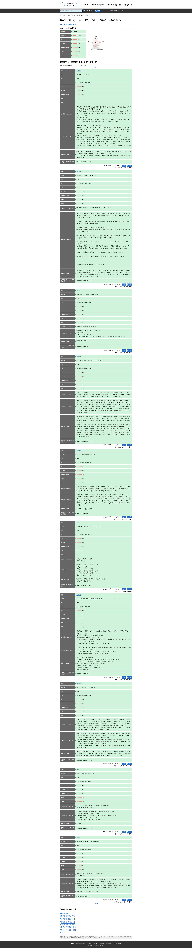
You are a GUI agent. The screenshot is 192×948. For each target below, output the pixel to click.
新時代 (78, 687)
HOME (86, 5)
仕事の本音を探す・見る (113, 5)
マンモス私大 (80, 74)
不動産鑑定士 (80, 683)
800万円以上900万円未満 (68, 923)
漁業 (77, 769)
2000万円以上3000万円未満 (68, 930)
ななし (78, 773)
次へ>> (96, 67)
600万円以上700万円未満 (68, 919)
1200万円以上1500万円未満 (68, 927)
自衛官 (78, 522)
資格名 (92, 10)
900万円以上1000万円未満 (68, 924)
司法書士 (78, 290)
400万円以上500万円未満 (68, 916)
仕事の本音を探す (66, 15)
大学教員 (78, 71)
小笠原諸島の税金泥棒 (82, 526)
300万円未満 (64, 913)
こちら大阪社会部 (81, 360)
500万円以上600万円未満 (68, 918)
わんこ (78, 454)
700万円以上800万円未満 (68, 921)
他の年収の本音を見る (68, 24)
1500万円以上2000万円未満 (68, 929)
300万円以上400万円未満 (68, 915)
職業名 (86, 10)
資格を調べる (128, 5)
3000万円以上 (65, 932)
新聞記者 (78, 356)
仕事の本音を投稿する (97, 5)
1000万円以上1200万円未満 (68, 926)
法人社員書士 (80, 294)
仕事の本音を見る (93, 943)
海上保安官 (79, 171)
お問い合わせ (117, 943)
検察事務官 (79, 450)
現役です (78, 175)
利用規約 (110, 943)
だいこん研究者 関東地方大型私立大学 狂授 (89, 599)
